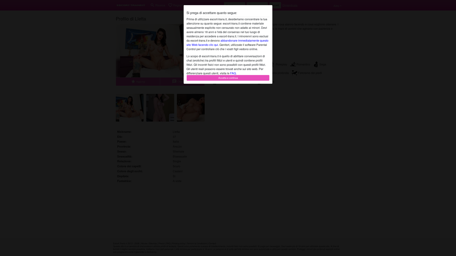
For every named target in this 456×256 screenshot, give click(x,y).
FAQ (233, 73)
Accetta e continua (228, 77)
